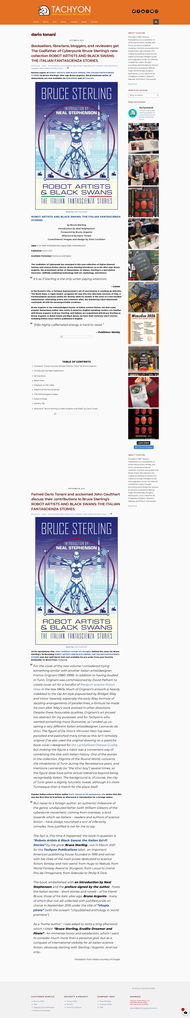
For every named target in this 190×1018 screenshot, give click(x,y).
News (84, 22)
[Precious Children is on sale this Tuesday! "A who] (143, 202)
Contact (94, 22)
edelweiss (87, 66)
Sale (55, 22)
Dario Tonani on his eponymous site (87, 794)
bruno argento (66, 66)
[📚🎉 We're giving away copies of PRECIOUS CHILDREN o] (143, 424)
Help (101, 1007)
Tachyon (62, 660)
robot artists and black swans (51, 68)
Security (70, 1004)
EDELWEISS (71, 78)
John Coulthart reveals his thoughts (73, 651)
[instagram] (156, 11)
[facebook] (138, 11)
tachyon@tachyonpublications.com (143, 1008)
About (63, 22)
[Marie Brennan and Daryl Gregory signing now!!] (143, 170)
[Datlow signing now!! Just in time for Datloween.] (143, 233)
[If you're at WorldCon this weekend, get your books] (143, 328)
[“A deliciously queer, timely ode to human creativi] (143, 360)
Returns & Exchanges (42, 1011)
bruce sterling (53, 66)
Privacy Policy (72, 1001)
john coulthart (97, 66)
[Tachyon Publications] (64, 17)
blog (44, 66)
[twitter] (134, 11)
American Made (106, 1004)
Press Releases (105, 1001)
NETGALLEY (87, 78)
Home (36, 22)
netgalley (35, 68)
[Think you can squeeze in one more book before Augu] (143, 297)
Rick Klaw (35, 66)
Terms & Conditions (74, 1007)
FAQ (35, 1004)
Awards (74, 22)
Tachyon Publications (142, 988)
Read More (132, 84)
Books (45, 22)
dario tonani (78, 66)
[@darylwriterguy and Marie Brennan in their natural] (143, 138)
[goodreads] (147, 11)
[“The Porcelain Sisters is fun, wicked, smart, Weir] (143, 392)
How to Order (39, 1001)
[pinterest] (152, 11)
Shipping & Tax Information (44, 1007)
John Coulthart (80, 212)
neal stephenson (111, 66)
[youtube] (143, 11)
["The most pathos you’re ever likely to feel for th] (143, 265)
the (93, 745)
